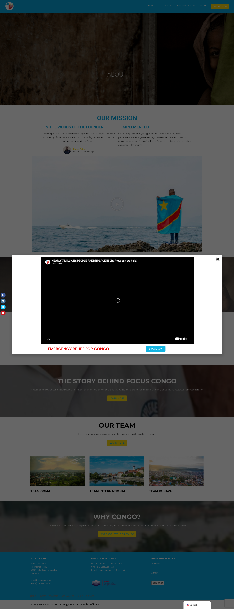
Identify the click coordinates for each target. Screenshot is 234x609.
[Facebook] (3, 296)
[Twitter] (3, 308)
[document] (117, 304)
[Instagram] (3, 302)
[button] (218, 258)
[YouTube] (3, 314)
